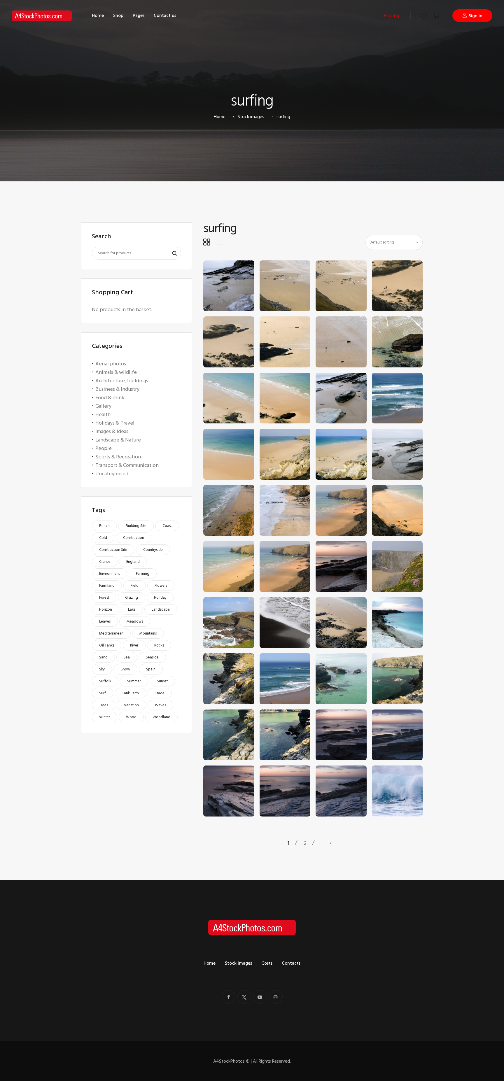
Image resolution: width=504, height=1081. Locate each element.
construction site (113, 549)
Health (103, 414)
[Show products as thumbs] (206, 242)
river (134, 645)
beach (104, 526)
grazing (131, 597)
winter (104, 717)
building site (136, 526)
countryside (153, 549)
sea (127, 657)
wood (131, 717)
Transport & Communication (127, 465)
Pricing (391, 15)
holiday (160, 597)
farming (142, 573)
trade (159, 693)
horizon (105, 609)
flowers (161, 585)
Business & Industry (117, 389)
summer (134, 681)
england (133, 561)
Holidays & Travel (114, 423)
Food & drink (109, 397)
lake (132, 609)
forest (104, 597)
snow (125, 669)
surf (102, 693)
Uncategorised (111, 473)
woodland (161, 717)
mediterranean (111, 633)
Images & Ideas (111, 431)
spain (150, 669)
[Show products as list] (220, 242)
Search (171, 253)
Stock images (251, 116)
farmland (107, 585)
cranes (104, 561)
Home (219, 117)
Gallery (103, 406)
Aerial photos (110, 364)
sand (103, 657)
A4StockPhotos (231, 1061)
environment (109, 573)
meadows (135, 621)
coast (167, 526)
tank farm (130, 693)
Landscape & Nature (118, 440)
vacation (131, 705)
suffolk (105, 681)
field (135, 585)
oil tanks (106, 645)
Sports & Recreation (118, 457)
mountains (148, 633)
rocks (159, 645)
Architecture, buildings (121, 380)
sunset (162, 681)
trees (103, 705)
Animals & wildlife (116, 372)
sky (102, 669)
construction (133, 538)
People (103, 448)
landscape (161, 609)
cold (103, 538)
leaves (105, 621)
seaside (152, 657)
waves (160, 705)
